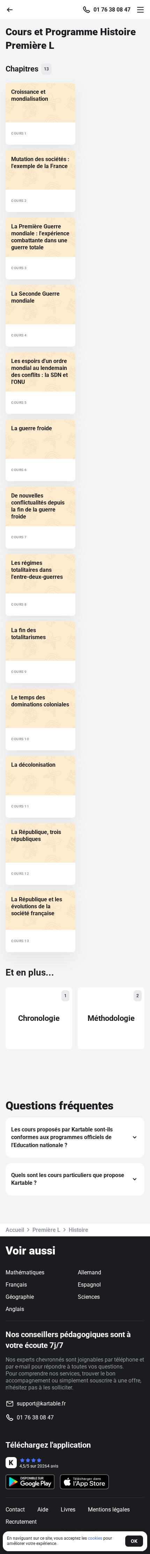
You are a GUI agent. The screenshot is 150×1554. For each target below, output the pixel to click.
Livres (68, 1509)
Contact (15, 1509)
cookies (95, 1538)
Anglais (15, 1309)
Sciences (89, 1297)
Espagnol (89, 1284)
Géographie (20, 1297)
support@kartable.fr (41, 1403)
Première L (46, 1230)
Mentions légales (109, 1509)
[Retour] (13, 9)
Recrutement (21, 1521)
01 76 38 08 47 (111, 10)
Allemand (89, 1272)
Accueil (15, 1230)
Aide (42, 1509)
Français (16, 1284)
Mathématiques (25, 1272)
